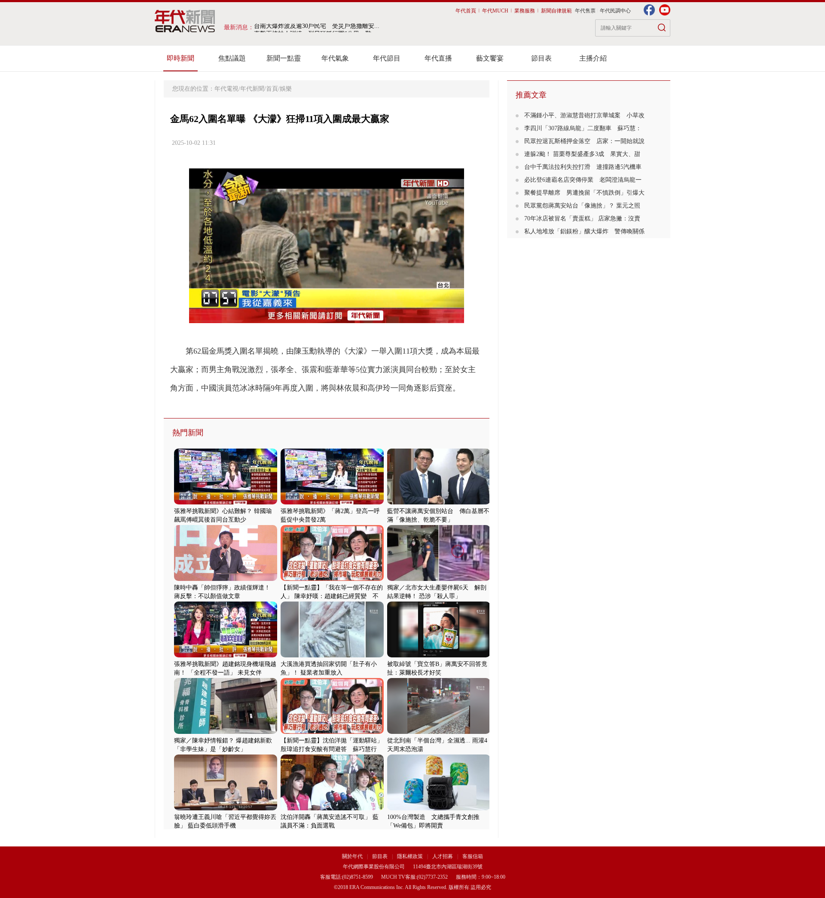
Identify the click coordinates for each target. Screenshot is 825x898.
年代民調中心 (615, 11)
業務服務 (524, 11)
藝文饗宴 (490, 58)
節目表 (541, 58)
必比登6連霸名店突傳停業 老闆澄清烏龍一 (583, 180)
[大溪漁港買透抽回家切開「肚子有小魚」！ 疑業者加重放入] (332, 655)
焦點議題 (232, 58)
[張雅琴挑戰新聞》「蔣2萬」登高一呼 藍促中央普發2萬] (332, 502)
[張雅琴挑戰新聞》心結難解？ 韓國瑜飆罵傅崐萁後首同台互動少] (225, 502)
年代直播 (438, 58)
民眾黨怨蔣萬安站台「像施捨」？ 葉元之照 (582, 205)
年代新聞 (252, 89)
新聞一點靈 (283, 58)
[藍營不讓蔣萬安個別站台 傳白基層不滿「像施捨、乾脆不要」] (438, 502)
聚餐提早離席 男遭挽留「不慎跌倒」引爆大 (584, 192)
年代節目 (386, 58)
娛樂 (286, 89)
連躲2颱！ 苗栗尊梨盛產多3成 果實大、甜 (582, 154)
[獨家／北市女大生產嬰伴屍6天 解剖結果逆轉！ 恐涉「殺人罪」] (438, 579)
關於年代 (352, 856)
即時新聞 (180, 58)
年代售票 (585, 11)
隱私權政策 (410, 856)
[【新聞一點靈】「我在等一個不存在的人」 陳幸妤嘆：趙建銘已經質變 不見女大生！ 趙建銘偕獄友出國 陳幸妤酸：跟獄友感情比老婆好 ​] (332, 579)
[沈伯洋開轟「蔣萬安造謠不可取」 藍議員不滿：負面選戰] (332, 808)
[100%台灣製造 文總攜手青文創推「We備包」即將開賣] (438, 808)
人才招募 (442, 856)
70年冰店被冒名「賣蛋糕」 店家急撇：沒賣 (582, 218)
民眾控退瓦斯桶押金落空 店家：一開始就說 (584, 141)
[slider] (326, 317)
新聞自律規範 (556, 11)
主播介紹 (593, 58)
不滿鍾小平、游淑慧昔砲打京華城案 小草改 (584, 115)
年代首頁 (465, 11)
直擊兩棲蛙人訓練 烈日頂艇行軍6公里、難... (315, 27)
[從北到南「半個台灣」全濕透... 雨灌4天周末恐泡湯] (438, 732)
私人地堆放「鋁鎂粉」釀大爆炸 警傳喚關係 (584, 231)
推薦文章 (531, 95)
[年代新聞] (185, 21)
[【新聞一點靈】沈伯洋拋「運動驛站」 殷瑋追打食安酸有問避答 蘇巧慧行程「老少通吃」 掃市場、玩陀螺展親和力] (332, 732)
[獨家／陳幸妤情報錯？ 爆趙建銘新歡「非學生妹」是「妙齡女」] (225, 732)
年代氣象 (335, 58)
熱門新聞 (187, 432)
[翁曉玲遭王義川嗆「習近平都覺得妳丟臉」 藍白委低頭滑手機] (225, 808)
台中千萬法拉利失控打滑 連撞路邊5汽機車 (583, 167)
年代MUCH (495, 11)
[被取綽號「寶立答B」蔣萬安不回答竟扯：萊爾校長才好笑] (438, 655)
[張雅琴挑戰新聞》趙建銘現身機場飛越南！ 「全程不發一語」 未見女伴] (225, 655)
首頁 (272, 89)
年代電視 (226, 89)
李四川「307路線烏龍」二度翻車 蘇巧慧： (583, 128)
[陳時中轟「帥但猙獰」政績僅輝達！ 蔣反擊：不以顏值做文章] (225, 579)
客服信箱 (472, 856)
